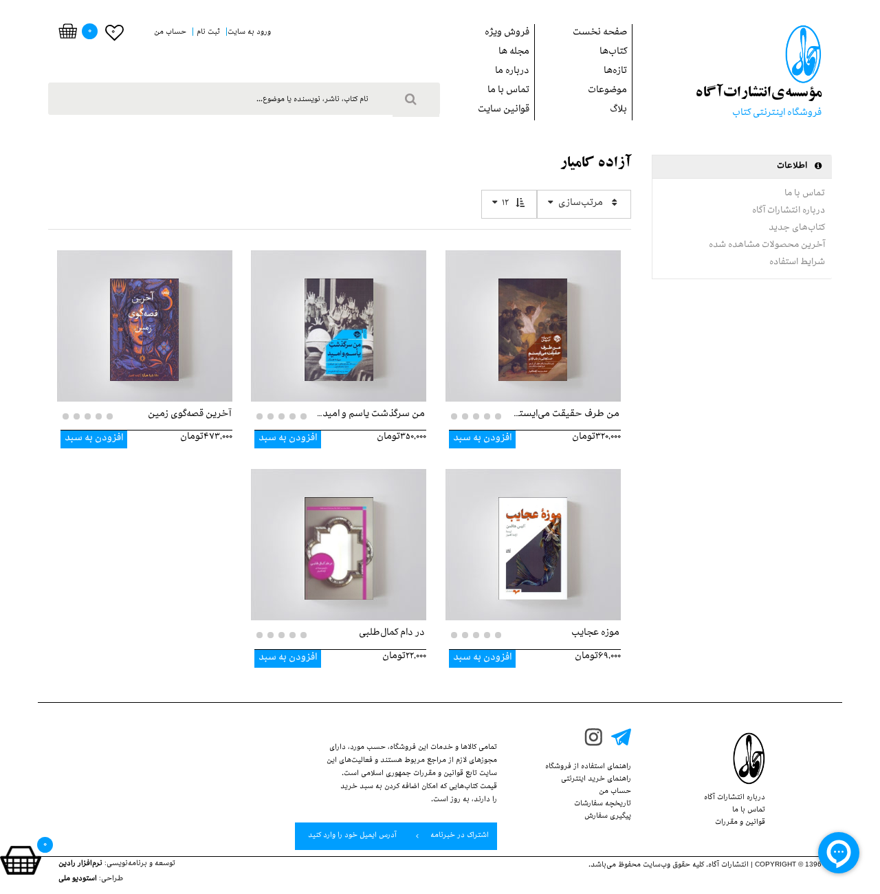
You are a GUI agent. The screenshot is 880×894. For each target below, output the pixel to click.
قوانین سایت (503, 110)
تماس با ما (508, 91)
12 (505, 203)
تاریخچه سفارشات (602, 804)
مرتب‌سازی (580, 203)
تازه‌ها (615, 71)
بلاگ (618, 110)
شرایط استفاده (797, 263)
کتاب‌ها (613, 52)
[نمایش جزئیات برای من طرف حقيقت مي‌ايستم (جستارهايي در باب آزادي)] (533, 315)
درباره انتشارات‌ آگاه (788, 211)
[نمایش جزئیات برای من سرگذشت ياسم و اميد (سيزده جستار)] (338, 315)
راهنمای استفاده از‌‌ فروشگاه (588, 767)
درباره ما (512, 71)
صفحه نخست (600, 33)
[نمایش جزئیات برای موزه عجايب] (533, 534)
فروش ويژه (507, 33)
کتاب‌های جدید (797, 228)
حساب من (615, 792)
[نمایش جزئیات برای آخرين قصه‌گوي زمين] (144, 315)
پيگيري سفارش (607, 817)
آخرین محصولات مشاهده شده (767, 245)
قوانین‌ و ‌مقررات (740, 823)
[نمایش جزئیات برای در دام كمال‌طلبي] (338, 534)
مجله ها (513, 52)
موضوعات (607, 91)
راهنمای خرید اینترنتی (596, 779)
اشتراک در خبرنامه (458, 836)
